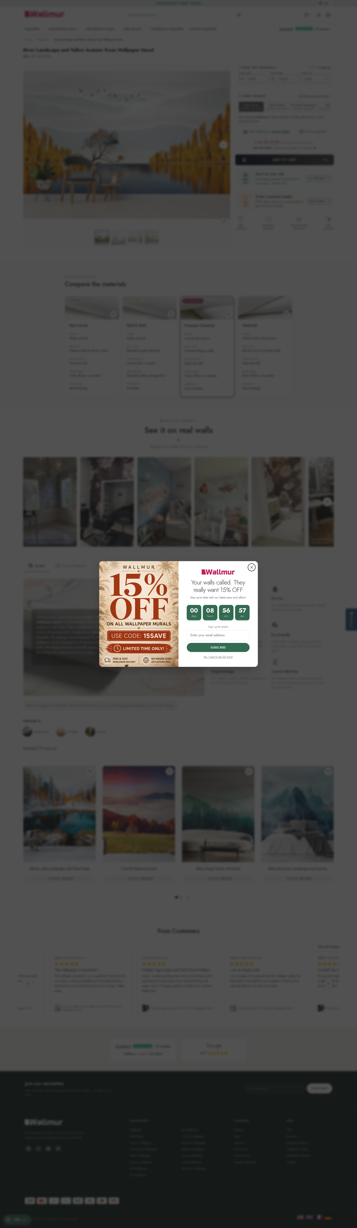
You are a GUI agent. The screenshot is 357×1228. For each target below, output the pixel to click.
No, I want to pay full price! (218, 657)
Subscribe (218, 647)
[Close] (251, 567)
